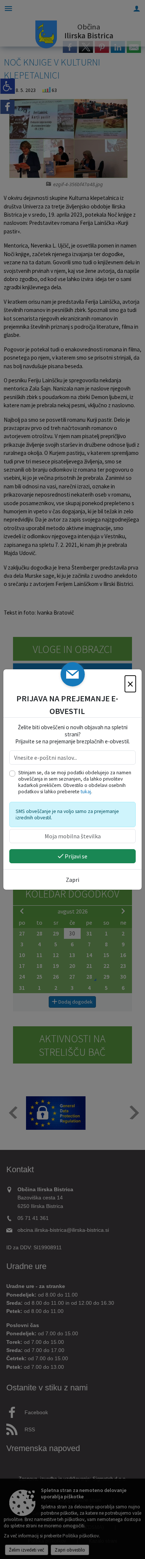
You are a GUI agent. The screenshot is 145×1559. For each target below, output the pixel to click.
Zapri (72, 879)
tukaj (86, 791)
